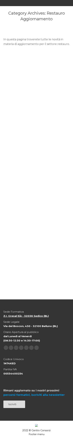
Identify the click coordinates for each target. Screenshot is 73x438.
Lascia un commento (20, 122)
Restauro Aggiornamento (35, 114)
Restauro (13, 114)
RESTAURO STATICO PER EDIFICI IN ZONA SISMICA (34, 218)
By (20, 118)
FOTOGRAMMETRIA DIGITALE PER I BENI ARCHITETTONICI (36, 105)
